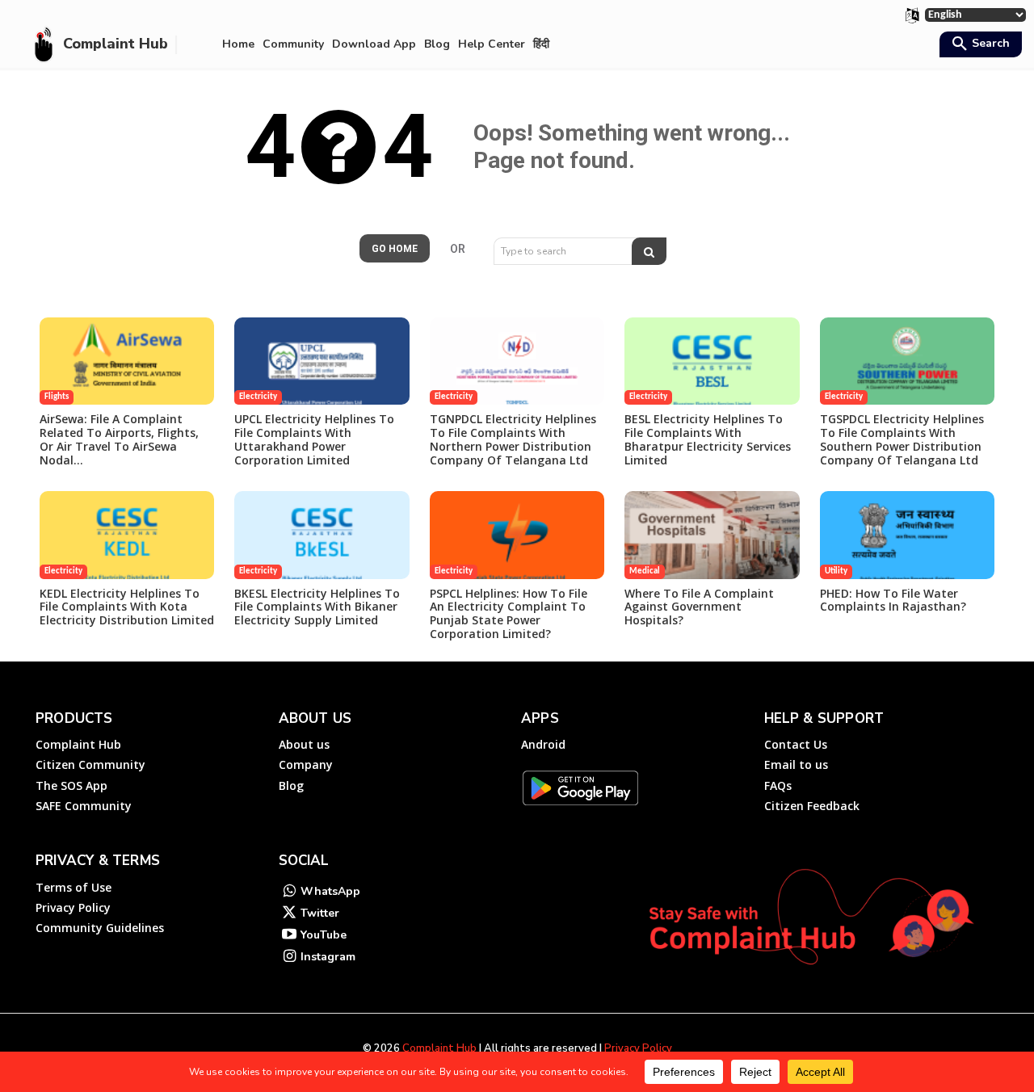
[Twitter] (290, 914)
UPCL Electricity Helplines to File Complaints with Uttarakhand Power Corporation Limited (314, 439)
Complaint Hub (439, 1048)
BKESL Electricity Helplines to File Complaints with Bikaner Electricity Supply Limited (317, 607)
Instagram (328, 957)
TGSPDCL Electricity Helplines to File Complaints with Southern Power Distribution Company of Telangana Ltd (902, 439)
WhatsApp (330, 891)
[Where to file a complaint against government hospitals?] (711, 534)
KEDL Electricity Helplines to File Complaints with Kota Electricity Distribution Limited (127, 607)
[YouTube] (290, 936)
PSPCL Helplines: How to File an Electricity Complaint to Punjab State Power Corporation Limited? (508, 613)
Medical (644, 571)
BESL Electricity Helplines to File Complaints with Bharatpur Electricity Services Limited (707, 439)
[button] (979, 45)
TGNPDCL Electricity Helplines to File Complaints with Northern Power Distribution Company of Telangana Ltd (513, 439)
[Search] (649, 251)
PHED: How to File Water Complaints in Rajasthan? (893, 600)
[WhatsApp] (290, 892)
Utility (836, 571)
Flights (56, 397)
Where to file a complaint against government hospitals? (699, 607)
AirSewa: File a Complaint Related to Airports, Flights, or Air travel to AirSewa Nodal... (119, 439)
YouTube (324, 935)
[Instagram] (290, 957)
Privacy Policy (638, 1048)
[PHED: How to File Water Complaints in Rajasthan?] (907, 534)
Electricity (258, 397)
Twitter (320, 913)
